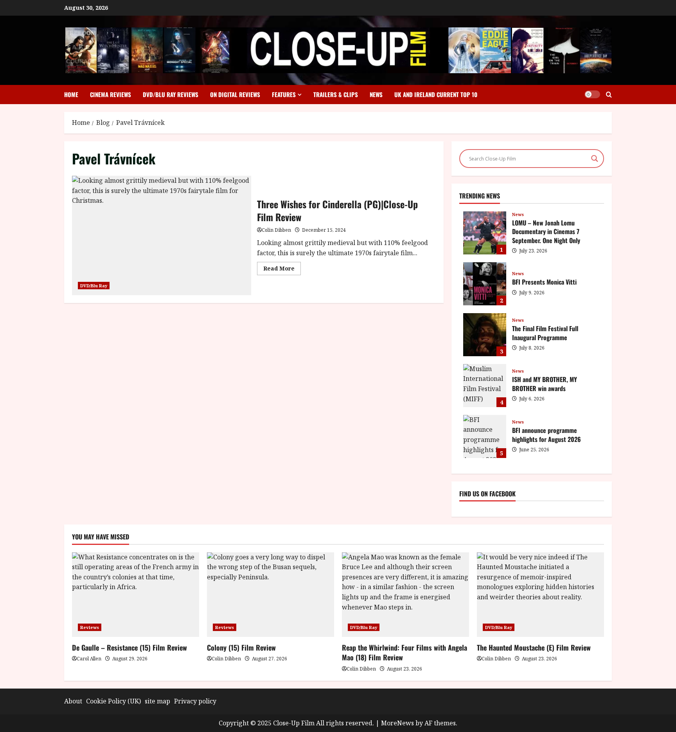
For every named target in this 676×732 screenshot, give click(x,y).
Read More (282, 269)
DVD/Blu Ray (93, 285)
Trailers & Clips (335, 94)
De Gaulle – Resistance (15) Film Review (129, 647)
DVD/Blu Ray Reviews (170, 94)
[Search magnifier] (594, 158)
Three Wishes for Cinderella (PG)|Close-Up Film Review (161, 235)
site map (157, 701)
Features (284, 94)
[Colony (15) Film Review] (270, 594)
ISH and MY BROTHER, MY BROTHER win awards (484, 385)
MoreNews (397, 723)
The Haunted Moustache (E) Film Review (534, 647)
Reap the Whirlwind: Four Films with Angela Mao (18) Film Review (404, 652)
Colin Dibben (276, 230)
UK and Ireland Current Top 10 (435, 94)
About (73, 701)
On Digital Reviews (235, 94)
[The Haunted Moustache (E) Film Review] (540, 594)
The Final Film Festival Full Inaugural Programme (484, 334)
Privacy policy (195, 701)
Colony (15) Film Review (241, 647)
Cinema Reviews (110, 94)
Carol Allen (89, 658)
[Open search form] (609, 94)
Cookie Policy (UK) (113, 701)
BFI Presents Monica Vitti (484, 283)
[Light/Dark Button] (592, 94)
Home (71, 94)
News (376, 94)
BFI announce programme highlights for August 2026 (484, 436)
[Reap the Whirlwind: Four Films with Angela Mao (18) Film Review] (405, 594)
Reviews (89, 627)
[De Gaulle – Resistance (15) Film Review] (135, 594)
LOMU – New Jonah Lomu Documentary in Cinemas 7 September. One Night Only (484, 232)
